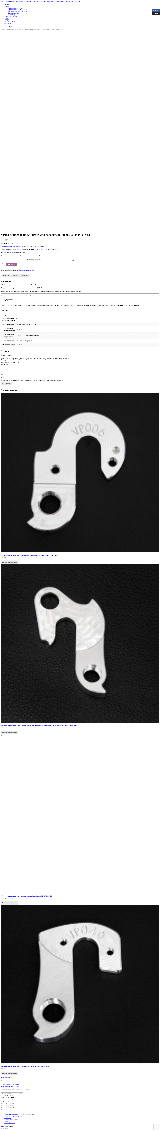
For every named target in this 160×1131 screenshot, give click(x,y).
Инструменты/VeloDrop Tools (17, 11)
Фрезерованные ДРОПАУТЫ (17, 9)
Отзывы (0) (24, 275)
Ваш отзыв (5, 364)
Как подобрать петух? (11, 16)
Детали (14, 275)
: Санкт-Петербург (10, 246)
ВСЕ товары (12, 14)
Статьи (6, 18)
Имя (3, 374)
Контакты (7, 23)
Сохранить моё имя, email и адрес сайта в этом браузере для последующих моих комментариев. (33, 380)
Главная (6, 4)
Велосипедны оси (13, 13)
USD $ (155, 13)
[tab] (6, 275)
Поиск (20, 1093)
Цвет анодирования (34, 260)
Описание (6, 275)
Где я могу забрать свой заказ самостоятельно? (19, 1114)
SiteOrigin (5, 1126)
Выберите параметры (9, 562)
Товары (6, 6)
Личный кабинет (9, 1123)
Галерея (6, 20)
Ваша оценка (5, 362)
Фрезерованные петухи (15, 8)
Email (3, 377)
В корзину (11, 264)
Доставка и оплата (10, 21)
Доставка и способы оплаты (13, 1116)
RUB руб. (155, 10)
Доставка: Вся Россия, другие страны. (33, 246)
